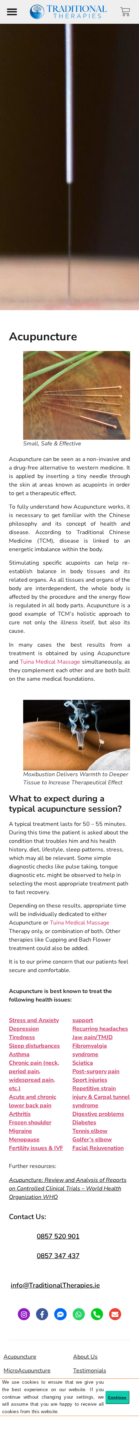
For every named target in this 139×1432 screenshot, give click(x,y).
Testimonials (89, 1371)
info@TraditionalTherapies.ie (55, 1285)
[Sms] (60, 1314)
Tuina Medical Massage (50, 662)
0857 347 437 (58, 1256)
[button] (12, 12)
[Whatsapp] (79, 1314)
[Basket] (125, 11)
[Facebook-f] (42, 1314)
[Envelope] (115, 1314)
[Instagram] (24, 1314)
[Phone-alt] (97, 1314)
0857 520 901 (58, 1236)
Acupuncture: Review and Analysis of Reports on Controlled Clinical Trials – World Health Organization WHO (68, 1188)
